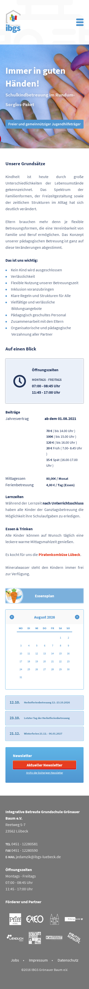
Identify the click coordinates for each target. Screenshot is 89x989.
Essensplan (44, 595)
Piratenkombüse (74, 938)
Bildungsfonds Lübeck (74, 919)
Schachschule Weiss (34, 938)
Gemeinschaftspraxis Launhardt (54, 919)
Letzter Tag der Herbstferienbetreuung (47, 718)
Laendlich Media (15, 938)
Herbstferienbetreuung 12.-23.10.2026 (47, 702)
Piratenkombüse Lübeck (59, 554)
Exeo (34, 919)
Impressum (38, 960)
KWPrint (54, 938)
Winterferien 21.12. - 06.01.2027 (43, 733)
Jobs (15, 960)
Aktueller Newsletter (44, 764)
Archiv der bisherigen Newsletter (44, 772)
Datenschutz (68, 960)
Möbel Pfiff (15, 919)
